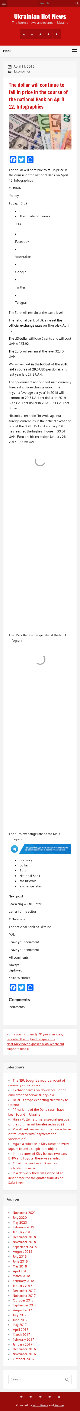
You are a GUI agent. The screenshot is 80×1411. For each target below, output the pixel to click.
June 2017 (20, 1320)
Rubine (59, 1405)
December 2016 (24, 1349)
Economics (22, 71)
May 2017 (20, 1325)
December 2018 (24, 1237)
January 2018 (22, 1286)
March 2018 (21, 1276)
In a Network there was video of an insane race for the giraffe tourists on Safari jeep (36, 1178)
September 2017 (25, 1305)
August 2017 (22, 1310)
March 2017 (21, 1335)
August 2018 (22, 1252)
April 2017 (20, 1330)
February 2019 (23, 1227)
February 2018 (23, 1281)
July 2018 (20, 1256)
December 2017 (24, 1291)
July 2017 (20, 1315)
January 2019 (22, 1232)
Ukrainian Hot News (40, 16)
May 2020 (20, 1222)
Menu (7, 51)
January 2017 (22, 1344)
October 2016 (23, 1359)
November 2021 (24, 1213)
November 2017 (24, 1296)
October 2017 (23, 1300)
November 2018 (24, 1242)
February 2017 (23, 1339)
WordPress (40, 1405)
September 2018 (25, 1247)
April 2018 (20, 1271)
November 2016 (24, 1354)
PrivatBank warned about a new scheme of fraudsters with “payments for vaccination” (39, 1134)
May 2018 (20, 1266)
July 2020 (20, 1218)
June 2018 (20, 1261)
